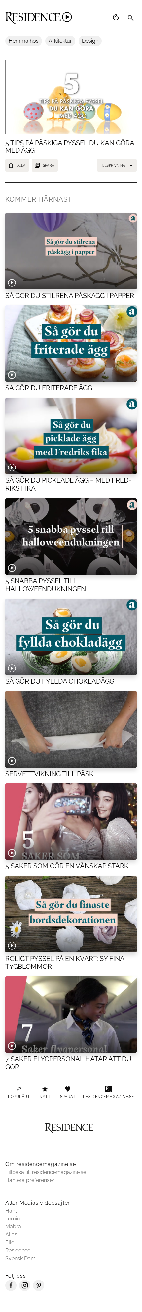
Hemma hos (24, 41)
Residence (17, 1250)
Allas (11, 1234)
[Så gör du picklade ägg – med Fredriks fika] (71, 436)
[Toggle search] (131, 18)
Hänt (11, 1211)
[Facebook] (11, 1289)
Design (90, 41)
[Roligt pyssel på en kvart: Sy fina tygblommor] (71, 914)
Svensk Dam (20, 1258)
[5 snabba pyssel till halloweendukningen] (71, 536)
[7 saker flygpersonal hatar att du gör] (71, 1014)
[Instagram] (24, 1289)
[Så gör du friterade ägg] (71, 343)
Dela (21, 165)
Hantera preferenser (29, 1180)
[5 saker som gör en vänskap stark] (71, 821)
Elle (9, 1242)
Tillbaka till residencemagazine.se (45, 1172)
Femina (14, 1219)
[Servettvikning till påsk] (71, 729)
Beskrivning (113, 165)
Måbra (13, 1226)
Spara (48, 165)
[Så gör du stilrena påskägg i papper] (71, 251)
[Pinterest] (38, 1289)
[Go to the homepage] (38, 18)
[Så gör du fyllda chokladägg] (71, 637)
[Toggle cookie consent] (117, 18)
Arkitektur (60, 41)
